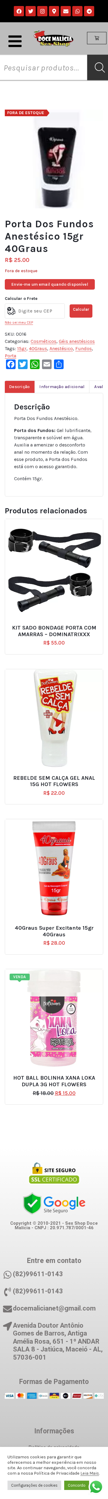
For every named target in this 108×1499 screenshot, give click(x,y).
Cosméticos (43, 341)
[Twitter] (31, 11)
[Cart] (96, 38)
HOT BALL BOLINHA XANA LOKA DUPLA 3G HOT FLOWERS (54, 1081)
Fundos (83, 348)
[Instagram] (42, 11)
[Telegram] (89, 11)
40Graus (38, 348)
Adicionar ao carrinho (56, 625)
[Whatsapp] (77, 11)
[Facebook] (19, 11)
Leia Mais (89, 1473)
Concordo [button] (77, 1485)
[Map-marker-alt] (54, 11)
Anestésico (61, 348)
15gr (21, 348)
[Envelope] (66, 11)
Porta (10, 356)
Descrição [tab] (19, 386)
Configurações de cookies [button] (34, 1485)
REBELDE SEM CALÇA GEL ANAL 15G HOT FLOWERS (54, 781)
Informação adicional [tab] (62, 386)
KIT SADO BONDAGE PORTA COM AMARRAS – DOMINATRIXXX (54, 631)
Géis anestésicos (77, 341)
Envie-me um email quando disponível (49, 284)
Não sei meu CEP (19, 322)
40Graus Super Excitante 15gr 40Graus (54, 931)
